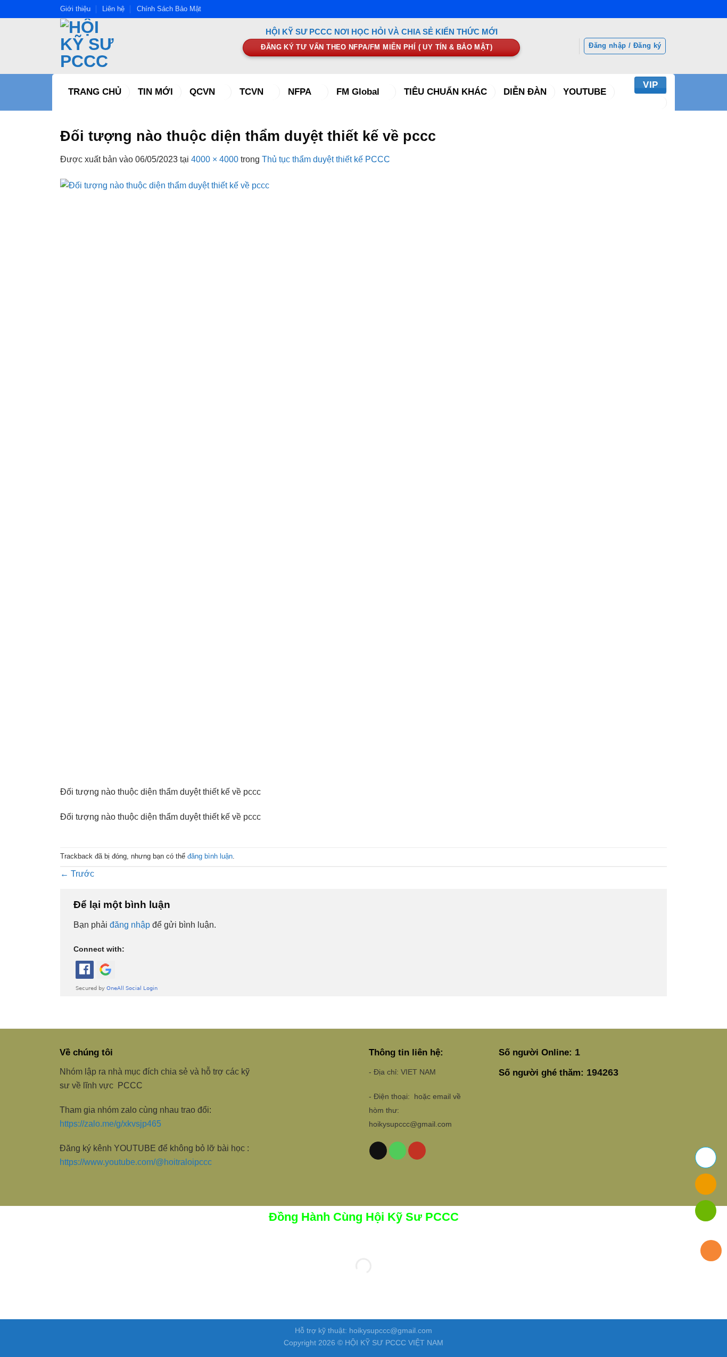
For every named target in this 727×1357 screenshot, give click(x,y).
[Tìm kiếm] (653, 102)
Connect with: (99, 949)
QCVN (202, 92)
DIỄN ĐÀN (525, 92)
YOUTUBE (584, 92)
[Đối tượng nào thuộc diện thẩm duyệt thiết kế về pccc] (363, 481)
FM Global (357, 92)
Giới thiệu (75, 9)
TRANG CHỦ (94, 92)
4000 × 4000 (214, 159)
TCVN (251, 92)
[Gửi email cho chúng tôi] (378, 1151)
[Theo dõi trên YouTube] (417, 1151)
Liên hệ (113, 9)
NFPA (299, 92)
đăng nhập (130, 924)
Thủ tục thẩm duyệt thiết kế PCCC (326, 159)
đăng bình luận (210, 856)
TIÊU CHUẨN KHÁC (445, 92)
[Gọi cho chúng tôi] (398, 1151)
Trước (77, 873)
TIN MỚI (155, 92)
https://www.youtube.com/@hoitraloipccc (137, 1162)
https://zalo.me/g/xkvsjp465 (110, 1123)
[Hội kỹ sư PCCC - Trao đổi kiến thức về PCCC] (143, 46)
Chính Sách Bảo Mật (169, 9)
